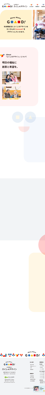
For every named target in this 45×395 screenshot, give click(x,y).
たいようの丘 (42, 374)
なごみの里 (42, 365)
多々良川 (41, 367)
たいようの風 (42, 377)
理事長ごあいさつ (33, 366)
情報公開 (31, 369)
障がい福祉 (32, 377)
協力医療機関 (32, 380)
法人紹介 (31, 6)
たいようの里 (42, 372)
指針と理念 (32, 364)
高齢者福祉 (32, 375)
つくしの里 (42, 368)
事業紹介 (37, 6)
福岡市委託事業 (32, 379)
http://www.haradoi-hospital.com (9, 382)
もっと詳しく (40, 96)
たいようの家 (42, 376)
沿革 (31, 367)
